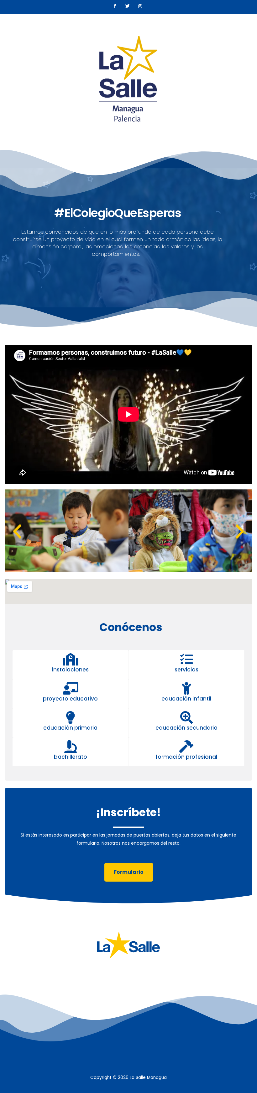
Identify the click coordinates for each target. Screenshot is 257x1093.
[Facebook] (115, 7)
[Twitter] (127, 7)
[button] (17, 531)
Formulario (129, 872)
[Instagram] (140, 7)
